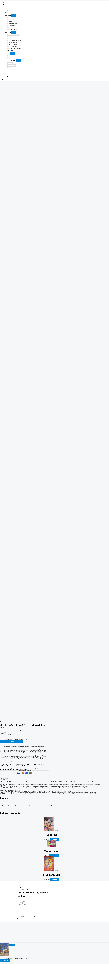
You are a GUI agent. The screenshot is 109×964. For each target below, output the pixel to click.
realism (25, 768)
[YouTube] (22, 919)
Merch (6, 53)
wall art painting (16, 769)
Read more (54, 839)
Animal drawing (13, 44)
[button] (10, 15)
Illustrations (12, 67)
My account (21, 898)
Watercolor (12, 65)
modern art (34, 766)
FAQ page (94, 792)
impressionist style (7, 766)
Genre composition (14, 23)
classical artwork (10, 765)
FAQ (20, 906)
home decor (36, 765)
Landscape (12, 25)
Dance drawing (13, 42)
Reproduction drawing (15, 48)
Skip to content (3, 0)
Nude (10, 27)
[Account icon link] (2, 79)
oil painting (39, 766)
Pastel (10, 63)
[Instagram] (20, 919)
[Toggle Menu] (13, 15)
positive (13, 768)
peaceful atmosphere (6, 768)
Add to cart (11, 741)
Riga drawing (12, 38)
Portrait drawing (13, 34)
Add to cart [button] (53, 855)
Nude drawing (12, 46)
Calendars (12, 55)
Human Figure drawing (15, 40)
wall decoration (23, 769)
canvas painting (37, 764)
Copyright (21, 902)
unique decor (38, 768)
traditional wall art (31, 768)
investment (13, 766)
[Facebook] (17, 919)
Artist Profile (8, 71)
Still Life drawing (13, 36)
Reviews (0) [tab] (5, 779)
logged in (7, 808)
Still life (11, 19)
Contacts (7, 73)
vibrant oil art (6, 769)
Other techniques (9, 60)
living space (22, 766)
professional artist (19, 768)
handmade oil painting (19, 765)
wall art (10, 769)
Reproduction (12, 29)
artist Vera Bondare (29, 764)
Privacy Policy (22, 901)
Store (6, 12)
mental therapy (28, 766)
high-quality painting (28, 765)
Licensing (21, 903)
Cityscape (11, 21)
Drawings (7, 32)
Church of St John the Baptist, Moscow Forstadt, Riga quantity (13, 739)
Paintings (7, 15)
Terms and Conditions (24, 900)
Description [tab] (5, 778)
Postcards (12, 57)
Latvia (17, 766)
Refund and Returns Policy (24, 904)
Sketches (11, 50)
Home (6, 10)
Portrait (11, 17)
